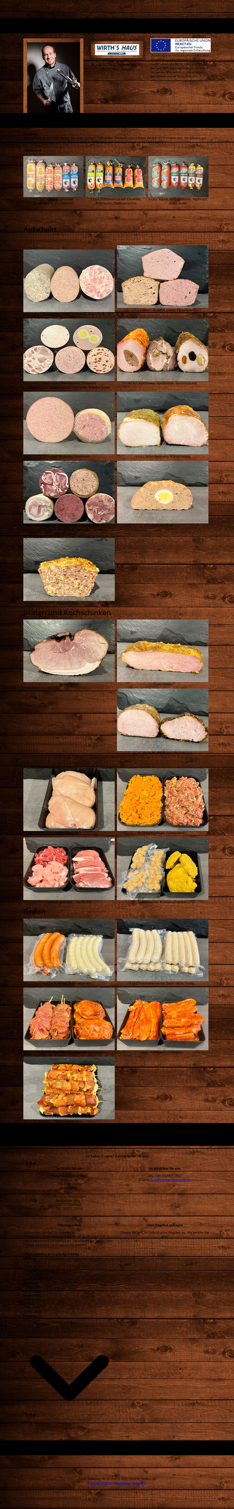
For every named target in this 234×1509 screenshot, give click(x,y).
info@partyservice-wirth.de (170, 1180)
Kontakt (107, 1483)
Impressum (140, 1483)
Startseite (93, 1483)
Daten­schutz (122, 1483)
